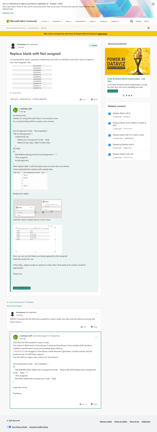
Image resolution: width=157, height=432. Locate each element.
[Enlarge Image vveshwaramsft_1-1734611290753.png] (37, 208)
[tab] (126, 95)
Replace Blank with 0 (121, 113)
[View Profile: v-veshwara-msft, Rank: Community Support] (15, 337)
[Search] (131, 21)
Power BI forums (33, 28)
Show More (17, 93)
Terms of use (134, 421)
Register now (8, 12)
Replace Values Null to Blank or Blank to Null (129, 124)
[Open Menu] (148, 28)
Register (139, 21)
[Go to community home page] (22, 21)
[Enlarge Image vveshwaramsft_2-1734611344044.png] (37, 240)
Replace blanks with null (123, 154)
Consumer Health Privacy (38, 427)
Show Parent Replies (14, 306)
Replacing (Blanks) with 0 (123, 144)
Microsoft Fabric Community (16, 28)
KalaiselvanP (129, 138)
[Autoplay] (123, 95)
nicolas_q (126, 116)
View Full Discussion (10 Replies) (21, 302)
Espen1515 (127, 147)
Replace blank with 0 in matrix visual (128, 135)
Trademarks (146, 421)
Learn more (102, 33)
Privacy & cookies (120, 421)
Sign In (146, 21)
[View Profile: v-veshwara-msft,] (15, 110)
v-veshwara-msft (25, 109)
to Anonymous (54, 336)
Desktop (43, 28)
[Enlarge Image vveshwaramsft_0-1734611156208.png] (30, 181)
